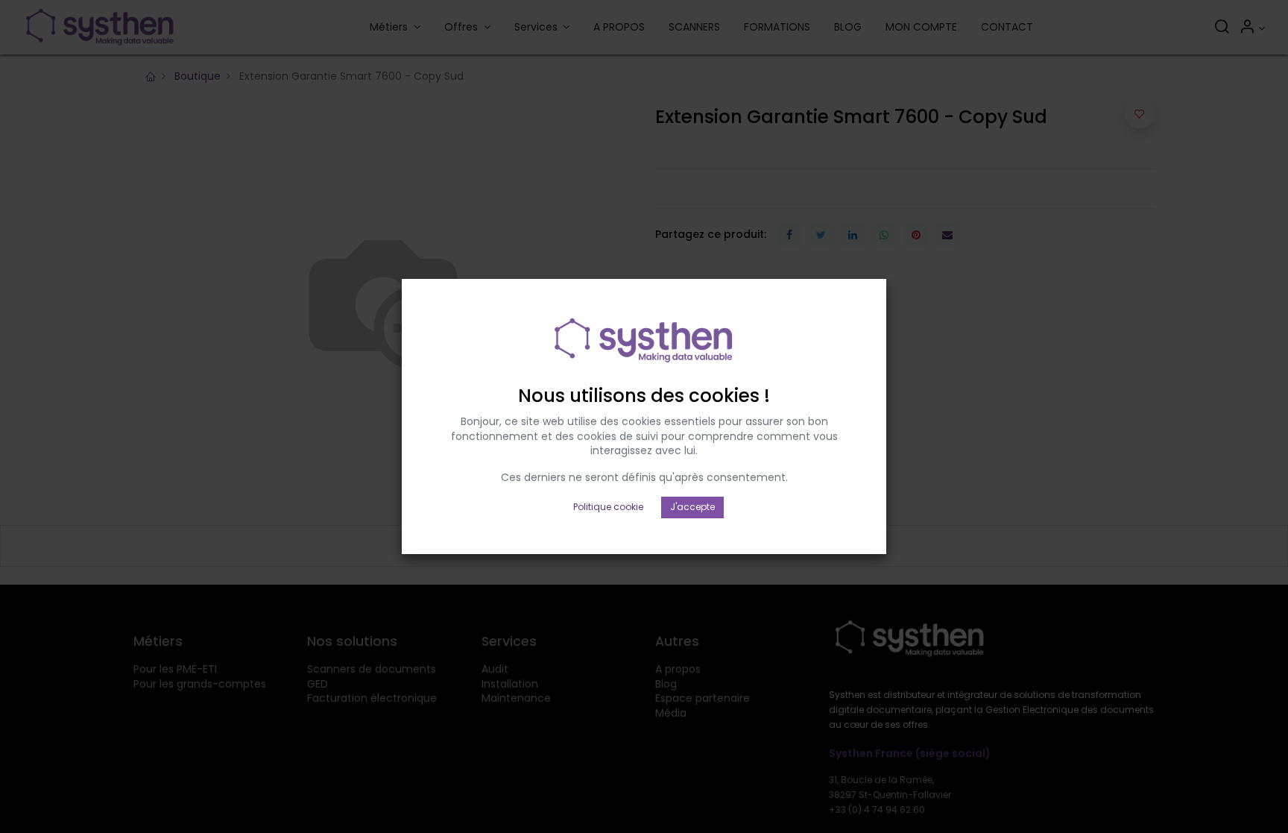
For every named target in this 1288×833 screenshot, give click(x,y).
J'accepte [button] (692, 506)
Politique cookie (608, 506)
